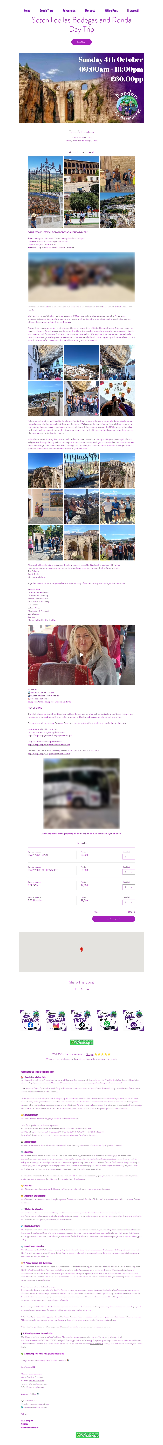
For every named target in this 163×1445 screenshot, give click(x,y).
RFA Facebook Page (36, 1380)
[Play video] (81, 655)
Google (89, 1054)
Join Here (38, 1373)
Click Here (39, 1377)
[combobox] (129, 856)
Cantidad (126, 852)
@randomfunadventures (38, 1383)
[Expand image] (45, 174)
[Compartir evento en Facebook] (75, 989)
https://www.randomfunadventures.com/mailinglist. (39, 1216)
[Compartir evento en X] (81, 989)
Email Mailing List (96, 1343)
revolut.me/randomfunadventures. (66, 1135)
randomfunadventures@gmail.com (103, 1320)
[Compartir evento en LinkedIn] (88, 989)
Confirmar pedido (114, 918)
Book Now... (81, 41)
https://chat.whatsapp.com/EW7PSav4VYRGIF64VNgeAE (43, 1340)
